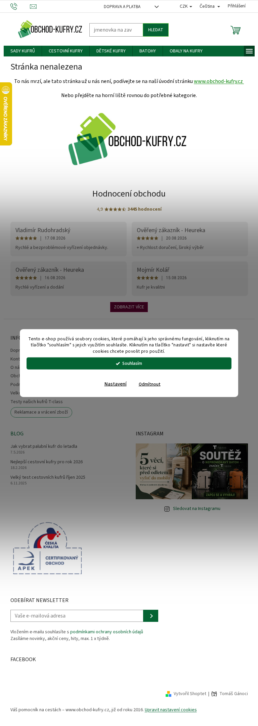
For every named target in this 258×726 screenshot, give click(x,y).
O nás (13, 367)
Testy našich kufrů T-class (34, 401)
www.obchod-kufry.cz (216, 81)
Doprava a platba (119, 7)
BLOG (14, 433)
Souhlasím (130, 363)
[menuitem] (20, 51)
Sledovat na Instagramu (194, 508)
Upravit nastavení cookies (168, 710)
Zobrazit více (127, 307)
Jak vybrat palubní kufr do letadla (41, 446)
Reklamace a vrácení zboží (39, 412)
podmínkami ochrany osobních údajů (104, 632)
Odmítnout (147, 384)
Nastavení (113, 384)
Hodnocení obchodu (126, 193)
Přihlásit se (148, 616)
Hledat (153, 30)
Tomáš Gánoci (231, 694)
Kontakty (17, 359)
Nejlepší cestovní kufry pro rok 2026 (44, 462)
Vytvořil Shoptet (187, 693)
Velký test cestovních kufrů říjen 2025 (45, 477)
